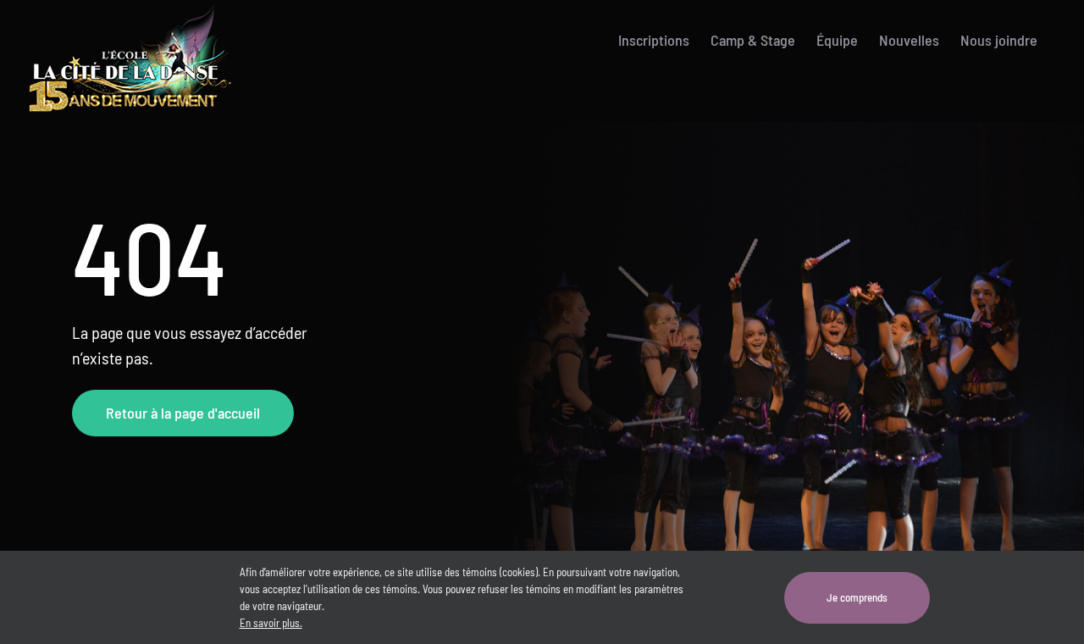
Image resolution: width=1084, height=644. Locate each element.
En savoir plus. (271, 623)
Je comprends (857, 597)
